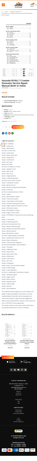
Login (18, 403)
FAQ (19, 401)
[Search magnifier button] (3, 145)
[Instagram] (22, 369)
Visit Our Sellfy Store (18, 421)
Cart (18, 418)
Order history (18, 399)
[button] (3, 4)
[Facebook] (11, 369)
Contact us (18, 393)
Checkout (18, 420)
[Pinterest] (25, 369)
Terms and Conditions (18, 413)
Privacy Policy (18, 410)
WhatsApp (12, 133)
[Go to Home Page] (2, 12)
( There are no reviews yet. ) (15, 88)
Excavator (9, 121)
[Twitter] (15, 369)
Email (9, 133)
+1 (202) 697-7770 (18, 385)
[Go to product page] (10, 330)
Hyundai (10, 109)
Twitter (6, 133)
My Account (18, 394)
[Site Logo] (18, 5)
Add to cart (18, 127)
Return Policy (18, 411)
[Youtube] (18, 369)
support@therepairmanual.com (18, 387)
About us (18, 391)
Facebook (3, 133)
